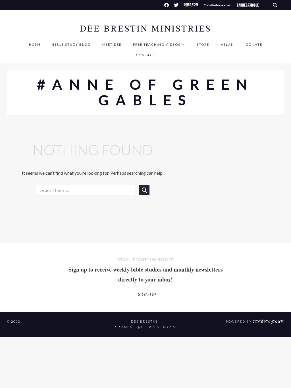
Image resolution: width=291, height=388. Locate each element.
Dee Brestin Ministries (145, 28)
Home (35, 44)
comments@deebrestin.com (145, 327)
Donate (254, 44)
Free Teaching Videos (156, 44)
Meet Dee (111, 44)
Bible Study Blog (71, 44)
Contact (145, 55)
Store (203, 44)
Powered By (239, 321)
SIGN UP (147, 294)
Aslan (227, 44)
